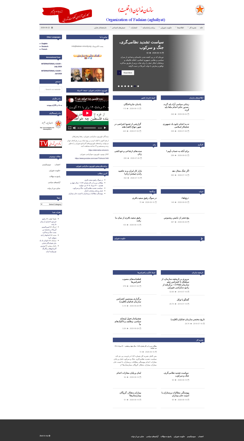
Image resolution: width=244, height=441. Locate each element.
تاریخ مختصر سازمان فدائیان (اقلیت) (188, 319)
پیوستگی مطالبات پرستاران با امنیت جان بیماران (175, 394)
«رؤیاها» (185, 197)
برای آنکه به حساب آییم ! (177, 151)
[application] (87, 113)
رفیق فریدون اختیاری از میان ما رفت (48, 221)
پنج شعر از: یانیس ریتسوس (176, 217)
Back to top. (44, 435)
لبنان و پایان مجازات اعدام (129, 372)
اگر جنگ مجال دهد (180, 170)
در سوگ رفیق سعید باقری (144, 197)
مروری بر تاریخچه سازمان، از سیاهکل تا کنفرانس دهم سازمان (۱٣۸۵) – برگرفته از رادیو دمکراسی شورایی (175, 283)
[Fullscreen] (69, 127)
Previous (108, 63)
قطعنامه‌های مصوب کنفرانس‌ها (131, 280)
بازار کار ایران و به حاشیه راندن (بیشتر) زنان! (130, 172)
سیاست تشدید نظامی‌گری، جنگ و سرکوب (141, 44)
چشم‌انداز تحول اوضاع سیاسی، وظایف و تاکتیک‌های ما (128, 321)
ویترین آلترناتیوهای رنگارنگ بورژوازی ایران (48, 248)
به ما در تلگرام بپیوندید (54, 105)
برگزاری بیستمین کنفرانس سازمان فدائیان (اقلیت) (128, 300)
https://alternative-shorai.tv (99, 150)
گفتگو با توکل (183, 299)
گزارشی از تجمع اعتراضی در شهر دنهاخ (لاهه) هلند (127, 125)
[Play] (105, 127)
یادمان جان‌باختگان (132, 104)
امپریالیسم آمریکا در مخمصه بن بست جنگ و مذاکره (49, 229)
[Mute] (74, 127)
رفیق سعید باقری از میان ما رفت (128, 219)
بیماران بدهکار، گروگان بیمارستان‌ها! (130, 394)
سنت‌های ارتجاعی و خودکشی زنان (128, 152)
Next (202, 239)
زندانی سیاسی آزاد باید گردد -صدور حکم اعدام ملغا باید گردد (176, 106)
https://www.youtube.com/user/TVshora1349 (92, 158)
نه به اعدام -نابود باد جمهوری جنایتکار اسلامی (176, 125)
